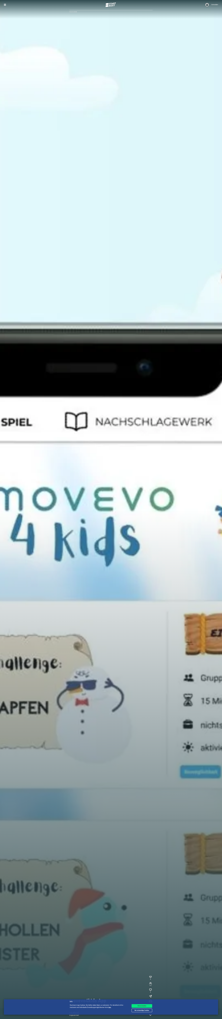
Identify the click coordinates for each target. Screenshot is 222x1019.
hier (109, 1007)
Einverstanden (142, 1006)
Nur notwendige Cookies (142, 1010)
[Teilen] (150, 996)
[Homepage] (111, 5)
